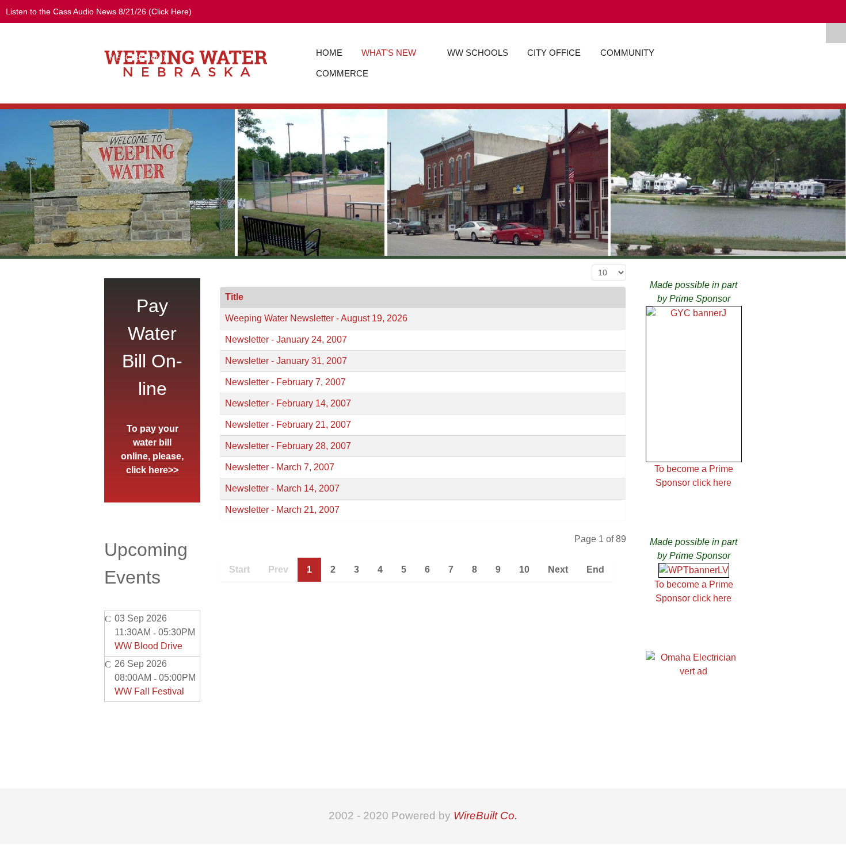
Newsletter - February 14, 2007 (288, 403)
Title (234, 297)
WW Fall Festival (149, 691)
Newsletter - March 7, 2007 (279, 467)
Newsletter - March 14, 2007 (282, 488)
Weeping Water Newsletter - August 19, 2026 (316, 318)
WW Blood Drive (148, 646)
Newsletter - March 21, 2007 (282, 510)
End (595, 569)
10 (524, 569)
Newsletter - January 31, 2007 (286, 361)
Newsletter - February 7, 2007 (285, 382)
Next (558, 569)
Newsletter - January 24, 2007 (286, 339)
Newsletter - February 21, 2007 (288, 424)
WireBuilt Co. (485, 816)
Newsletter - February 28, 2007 (288, 446)
